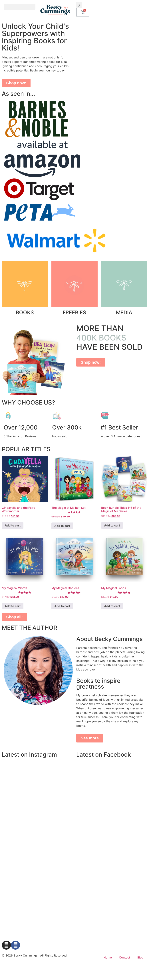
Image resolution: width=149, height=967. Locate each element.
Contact (124, 957)
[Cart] (82, 12)
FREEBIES (74, 312)
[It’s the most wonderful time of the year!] (37, 769)
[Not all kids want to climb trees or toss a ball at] (13, 784)
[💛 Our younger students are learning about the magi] (61, 769)
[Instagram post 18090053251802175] (61, 784)
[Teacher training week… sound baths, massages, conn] (37, 798)
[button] (19, 7)
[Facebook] (15, 945)
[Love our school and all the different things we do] (37, 784)
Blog (140, 957)
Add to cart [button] (13, 525)
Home (108, 957)
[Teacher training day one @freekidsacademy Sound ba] (61, 798)
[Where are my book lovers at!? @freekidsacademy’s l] (13, 798)
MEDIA (124, 312)
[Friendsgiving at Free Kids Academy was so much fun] (13, 769)
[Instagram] (6, 945)
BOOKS (25, 312)
